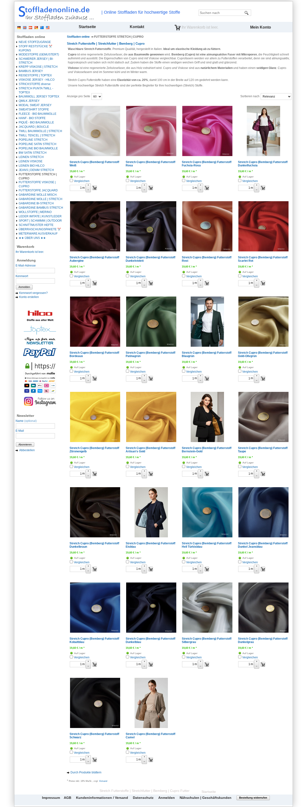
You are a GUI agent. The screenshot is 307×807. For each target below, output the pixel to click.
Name (26, 421)
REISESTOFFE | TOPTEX (35, 75)
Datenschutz (143, 798)
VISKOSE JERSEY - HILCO (36, 79)
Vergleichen (81, 181)
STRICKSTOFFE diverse (35, 84)
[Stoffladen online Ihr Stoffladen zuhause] (55, 13)
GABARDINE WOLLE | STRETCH (40, 199)
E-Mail (20, 430)
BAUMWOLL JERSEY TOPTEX (39, 96)
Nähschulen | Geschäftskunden (205, 798)
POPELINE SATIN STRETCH (37, 144)
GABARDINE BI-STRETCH (36, 203)
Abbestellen (27, 450)
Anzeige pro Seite (78, 96)
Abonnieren (25, 444)
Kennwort (22, 276)
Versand (103, 781)
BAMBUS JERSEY (31, 71)
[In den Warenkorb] (94, 187)
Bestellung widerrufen (253, 797)
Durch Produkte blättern (86, 772)
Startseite (87, 27)
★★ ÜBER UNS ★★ (32, 238)
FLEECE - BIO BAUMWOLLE (37, 113)
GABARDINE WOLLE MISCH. (38, 194)
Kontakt (137, 27)
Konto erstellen (29, 297)
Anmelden (24, 286)
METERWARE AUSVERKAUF (38, 233)
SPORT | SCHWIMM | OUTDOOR (40, 220)
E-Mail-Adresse (26, 265)
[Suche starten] (246, 12)
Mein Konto (260, 27)
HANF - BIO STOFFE (32, 118)
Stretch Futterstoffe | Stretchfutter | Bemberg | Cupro (106, 43)
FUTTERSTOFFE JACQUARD (38, 190)
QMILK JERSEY (29, 101)
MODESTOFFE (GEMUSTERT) (39, 54)
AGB (67, 798)
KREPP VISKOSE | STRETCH (38, 66)
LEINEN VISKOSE (30, 161)
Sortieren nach (250, 96)
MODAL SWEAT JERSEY (35, 105)
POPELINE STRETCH (33, 139)
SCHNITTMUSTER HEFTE (36, 225)
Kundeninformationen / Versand (102, 798)
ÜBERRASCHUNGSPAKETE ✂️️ (40, 229)
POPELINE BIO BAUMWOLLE (38, 148)
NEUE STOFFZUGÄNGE (35, 42)
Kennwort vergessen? (33, 293)
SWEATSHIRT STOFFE (34, 109)
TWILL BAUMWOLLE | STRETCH (40, 131)
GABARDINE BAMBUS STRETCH (41, 207)
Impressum (51, 798)
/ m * (77, 171)
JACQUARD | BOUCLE (34, 126)
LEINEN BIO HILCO (31, 165)
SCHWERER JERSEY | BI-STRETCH (36, 61)
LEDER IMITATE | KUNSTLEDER (40, 216)
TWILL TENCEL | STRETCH (37, 135)
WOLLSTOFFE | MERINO (35, 212)
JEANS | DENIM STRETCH (36, 170)
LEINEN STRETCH (31, 157)
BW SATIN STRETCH (33, 152)
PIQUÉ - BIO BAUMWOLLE (36, 122)
